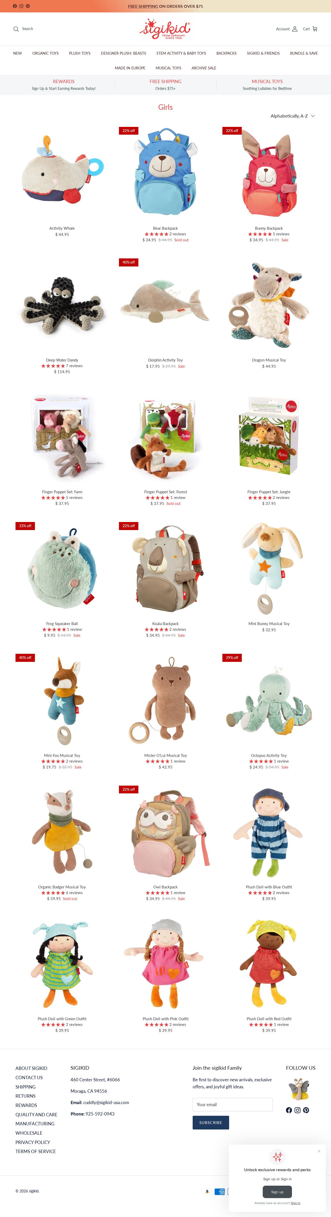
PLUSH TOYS (80, 53)
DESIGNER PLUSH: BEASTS (123, 53)
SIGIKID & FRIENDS (263, 53)
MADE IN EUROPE (130, 68)
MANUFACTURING (35, 1123)
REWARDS (26, 1105)
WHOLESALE (29, 1133)
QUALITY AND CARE (36, 1114)
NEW (17, 53)
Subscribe (211, 1122)
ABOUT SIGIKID (31, 1068)
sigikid (34, 1191)
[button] (157, 233)
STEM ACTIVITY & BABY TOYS (181, 53)
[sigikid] (165, 29)
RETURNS (25, 1096)
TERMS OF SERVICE (36, 1151)
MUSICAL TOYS (168, 68)
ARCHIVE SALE (204, 68)
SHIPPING (25, 1087)
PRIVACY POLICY (33, 1142)
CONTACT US (29, 1077)
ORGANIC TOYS (45, 53)
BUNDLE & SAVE (304, 53)
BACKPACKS (226, 53)
